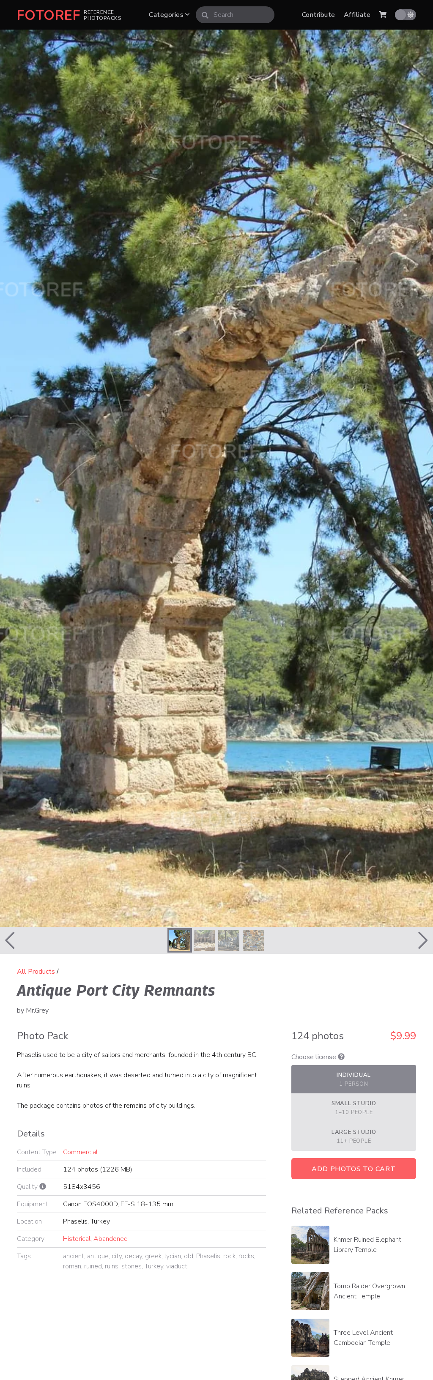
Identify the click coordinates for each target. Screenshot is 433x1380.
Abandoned (110, 1238)
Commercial (80, 1152)
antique (98, 1256)
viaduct (176, 1266)
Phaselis (208, 1256)
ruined (93, 1266)
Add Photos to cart (353, 1169)
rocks (246, 1256)
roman (72, 1266)
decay (133, 1256)
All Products (36, 971)
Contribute (318, 14)
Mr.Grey (37, 1010)
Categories (167, 14)
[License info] (341, 1057)
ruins (111, 1266)
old (188, 1256)
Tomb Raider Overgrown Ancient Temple (369, 1291)
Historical (76, 1238)
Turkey (154, 1266)
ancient (73, 1256)
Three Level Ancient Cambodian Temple (363, 1337)
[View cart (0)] (382, 15)
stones (131, 1266)
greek (153, 1256)
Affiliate (357, 14)
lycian (172, 1256)
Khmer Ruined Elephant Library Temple (367, 1244)
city (117, 1256)
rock (229, 1256)
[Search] (205, 14)
